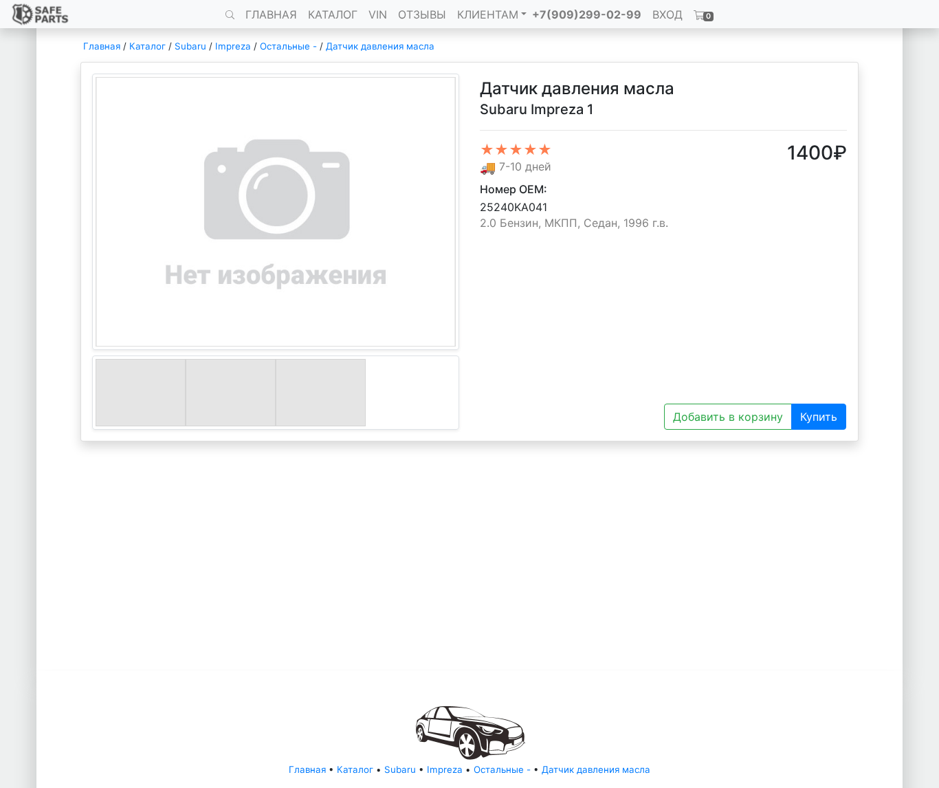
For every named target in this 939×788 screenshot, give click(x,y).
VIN (377, 14)
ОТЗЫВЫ (422, 14)
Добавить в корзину (728, 417)
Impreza (233, 46)
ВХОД (667, 14)
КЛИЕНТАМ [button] (487, 14)
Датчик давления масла (380, 46)
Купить (818, 417)
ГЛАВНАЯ (271, 14)
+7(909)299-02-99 (586, 14)
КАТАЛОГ (332, 14)
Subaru (190, 46)
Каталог (147, 46)
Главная (101, 46)
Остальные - (290, 46)
